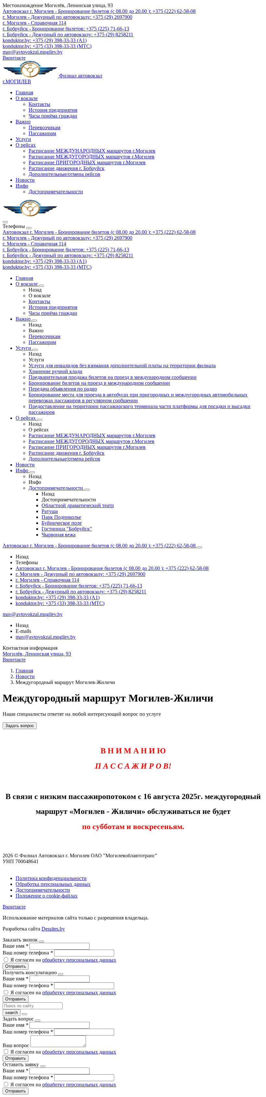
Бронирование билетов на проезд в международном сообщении (99, 383)
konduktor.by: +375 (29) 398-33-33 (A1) (45, 261)
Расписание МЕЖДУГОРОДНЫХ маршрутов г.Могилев (91, 156)
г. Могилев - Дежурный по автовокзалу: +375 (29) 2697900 (67, 238)
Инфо (22, 186)
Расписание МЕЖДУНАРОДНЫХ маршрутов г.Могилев (92, 151)
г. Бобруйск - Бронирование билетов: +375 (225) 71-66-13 (66, 249)
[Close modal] (41, 942)
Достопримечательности (56, 191)
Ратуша (50, 511)
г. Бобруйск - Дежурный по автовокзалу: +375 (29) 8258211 (68, 255)
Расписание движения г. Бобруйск (66, 168)
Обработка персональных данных (53, 884)
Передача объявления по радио (63, 389)
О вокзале (27, 98)
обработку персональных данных (79, 960)
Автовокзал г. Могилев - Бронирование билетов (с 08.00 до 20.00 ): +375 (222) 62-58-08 (99, 232)
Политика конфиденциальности (51, 878)
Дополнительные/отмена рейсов (64, 174)
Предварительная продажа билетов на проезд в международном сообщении (113, 377)
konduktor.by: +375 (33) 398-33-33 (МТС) (47, 267)
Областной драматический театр (78, 505)
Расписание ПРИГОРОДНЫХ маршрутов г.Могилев (87, 162)
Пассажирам (42, 133)
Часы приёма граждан (53, 116)
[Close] (28, 228)
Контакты (39, 104)
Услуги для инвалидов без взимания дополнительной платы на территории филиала (122, 365)
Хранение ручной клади (55, 371)
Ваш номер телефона (28, 952)
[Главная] (30, 214)
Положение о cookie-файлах (47, 895)
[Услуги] (35, 350)
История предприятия (53, 110)
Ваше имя (15, 946)
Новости (25, 180)
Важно (23, 121)
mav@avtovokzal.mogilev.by (33, 52)
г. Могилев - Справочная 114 (34, 243)
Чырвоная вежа (59, 534)
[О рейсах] (39, 420)
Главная (24, 92)
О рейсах (26, 145)
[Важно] (34, 321)
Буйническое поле (62, 523)
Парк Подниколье (61, 517)
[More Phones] (199, 547)
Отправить (15, 966)
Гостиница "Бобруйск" (67, 528)
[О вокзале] (41, 286)
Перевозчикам (44, 127)
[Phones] (5, 222)
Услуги (23, 139)
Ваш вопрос (16, 1045)
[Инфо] (32, 472)
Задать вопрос (19, 725)
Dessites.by (53, 928)
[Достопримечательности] (87, 490)
